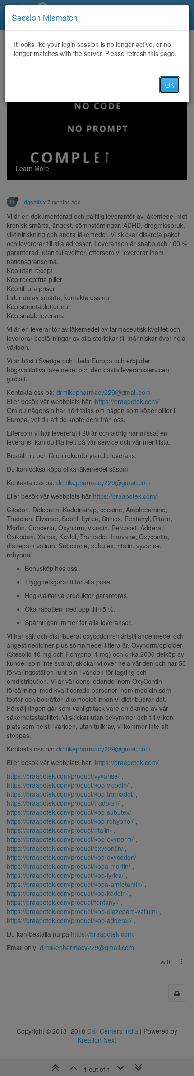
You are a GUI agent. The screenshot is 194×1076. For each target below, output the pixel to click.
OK (169, 84)
